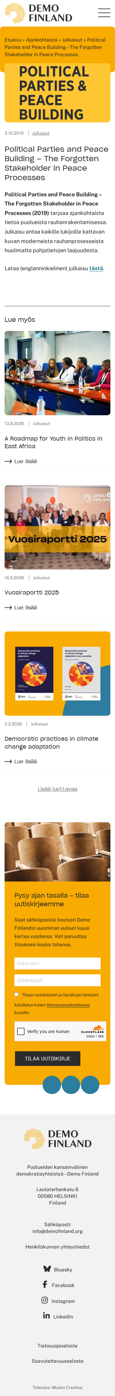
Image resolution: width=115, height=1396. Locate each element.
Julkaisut (72, 40)
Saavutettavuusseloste (57, 1361)
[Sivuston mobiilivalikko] (104, 13)
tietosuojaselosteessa (68, 1004)
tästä (96, 268)
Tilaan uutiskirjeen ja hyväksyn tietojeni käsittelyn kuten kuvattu (56, 1003)
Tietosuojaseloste (57, 1346)
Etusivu (13, 40)
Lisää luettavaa (57, 789)
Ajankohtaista (41, 40)
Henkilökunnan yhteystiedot (57, 1247)
